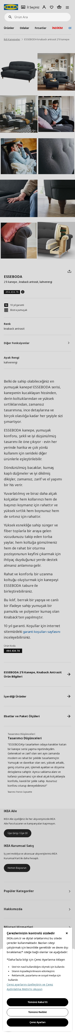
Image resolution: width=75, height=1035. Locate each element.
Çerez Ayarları (38, 1022)
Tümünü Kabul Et (38, 1002)
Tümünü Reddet (37, 1012)
